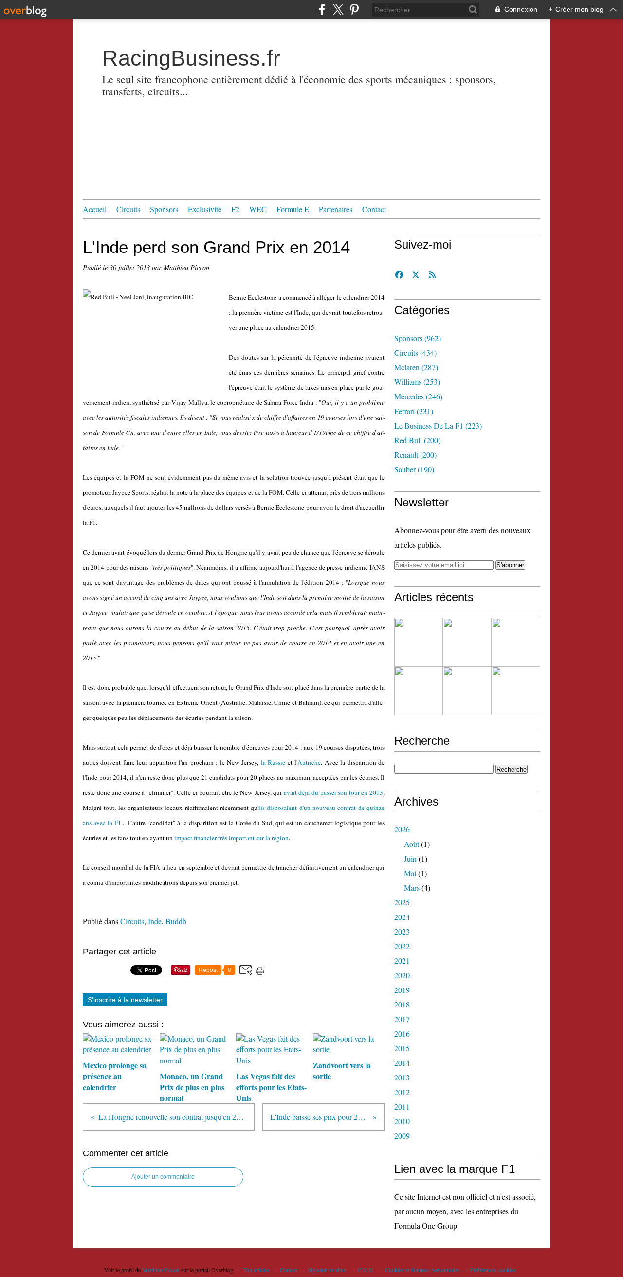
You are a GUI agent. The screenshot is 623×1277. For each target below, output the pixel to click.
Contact (374, 209)
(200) (417, 440)
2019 (402, 990)
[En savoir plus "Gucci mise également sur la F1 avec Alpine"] (516, 642)
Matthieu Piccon (161, 1270)
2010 (402, 1121)
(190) (414, 469)
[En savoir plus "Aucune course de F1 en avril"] (467, 690)
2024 (402, 917)
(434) (415, 352)
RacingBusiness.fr (191, 58)
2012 (402, 1092)
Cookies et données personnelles (422, 1270)
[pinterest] (354, 9)
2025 (402, 902)
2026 (402, 829)
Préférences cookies (493, 1270)
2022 (402, 946)
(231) (413, 411)
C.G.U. (366, 1270)
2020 (402, 975)
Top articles (256, 1270)
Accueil (95, 209)
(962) (417, 338)
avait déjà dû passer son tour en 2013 (333, 792)
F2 (235, 209)
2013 (402, 1077)
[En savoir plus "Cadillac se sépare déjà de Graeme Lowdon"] (418, 642)
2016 (402, 1033)
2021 (402, 960)
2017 (402, 1019)
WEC (258, 209)
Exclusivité (204, 209)
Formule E (292, 209)
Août (411, 844)
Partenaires (335, 209)
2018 (402, 1004)
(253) (417, 382)
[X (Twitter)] (338, 9)
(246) (418, 396)
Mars (412, 887)
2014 (402, 1063)
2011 (402, 1106)
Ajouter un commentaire (163, 1176)
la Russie (273, 762)
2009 (402, 1136)
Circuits (128, 209)
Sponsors (164, 209)
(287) (416, 367)
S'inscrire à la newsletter (125, 1000)
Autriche (309, 762)
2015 (402, 1048)
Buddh (175, 921)
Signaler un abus (328, 1270)
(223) (438, 425)
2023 (402, 931)
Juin (410, 858)
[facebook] (322, 9)
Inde (155, 921)
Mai (410, 873)
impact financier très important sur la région (231, 837)
